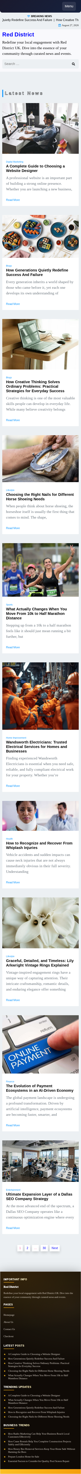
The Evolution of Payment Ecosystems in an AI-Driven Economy (39, 1088)
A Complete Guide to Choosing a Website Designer (35, 168)
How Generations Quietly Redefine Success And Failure (37, 272)
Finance (10, 1081)
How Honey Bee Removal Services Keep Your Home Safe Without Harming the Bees (41, 1450)
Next (55, 1248)
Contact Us (9, 1329)
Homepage (9, 1314)
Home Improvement (16, 738)
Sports (9, 604)
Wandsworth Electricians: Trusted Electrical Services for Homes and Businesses (36, 746)
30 (44, 1248)
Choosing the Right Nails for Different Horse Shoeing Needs (40, 496)
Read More (13, 199)
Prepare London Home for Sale (23, 1456)
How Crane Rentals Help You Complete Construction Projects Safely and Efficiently (39, 1443)
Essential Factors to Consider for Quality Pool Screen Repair (38, 1461)
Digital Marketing (14, 162)
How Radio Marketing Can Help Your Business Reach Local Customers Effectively (39, 1435)
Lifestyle (10, 490)
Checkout (9, 1336)
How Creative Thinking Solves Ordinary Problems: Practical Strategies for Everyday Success (35, 386)
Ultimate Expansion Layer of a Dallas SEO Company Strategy (39, 1196)
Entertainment (13, 1190)
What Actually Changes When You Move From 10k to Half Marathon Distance (36, 613)
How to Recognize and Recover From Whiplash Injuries (39, 845)
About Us (8, 1322)
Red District (18, 34)
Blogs (9, 266)
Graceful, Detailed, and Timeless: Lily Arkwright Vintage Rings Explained (40, 963)
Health (9, 839)
